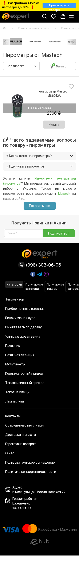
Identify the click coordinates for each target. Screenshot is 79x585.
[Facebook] (32, 274)
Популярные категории (34, 286)
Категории (14, 284)
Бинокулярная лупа (20, 318)
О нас (9, 453)
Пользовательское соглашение (30, 462)
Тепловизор (14, 299)
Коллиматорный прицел (24, 374)
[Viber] (46, 274)
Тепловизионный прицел (24, 383)
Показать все (39, 206)
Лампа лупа (14, 401)
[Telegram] (39, 274)
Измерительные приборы (33, 28)
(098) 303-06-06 (43, 265)
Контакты (12, 416)
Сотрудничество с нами (24, 425)
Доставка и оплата (20, 435)
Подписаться (58, 233)
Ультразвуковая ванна (22, 336)
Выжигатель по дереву (23, 327)
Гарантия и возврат (20, 444)
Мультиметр (15, 364)
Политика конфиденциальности (30, 472)
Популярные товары (55, 286)
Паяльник (12, 346)
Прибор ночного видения (24, 309)
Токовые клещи (17, 392)
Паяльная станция (19, 355)
